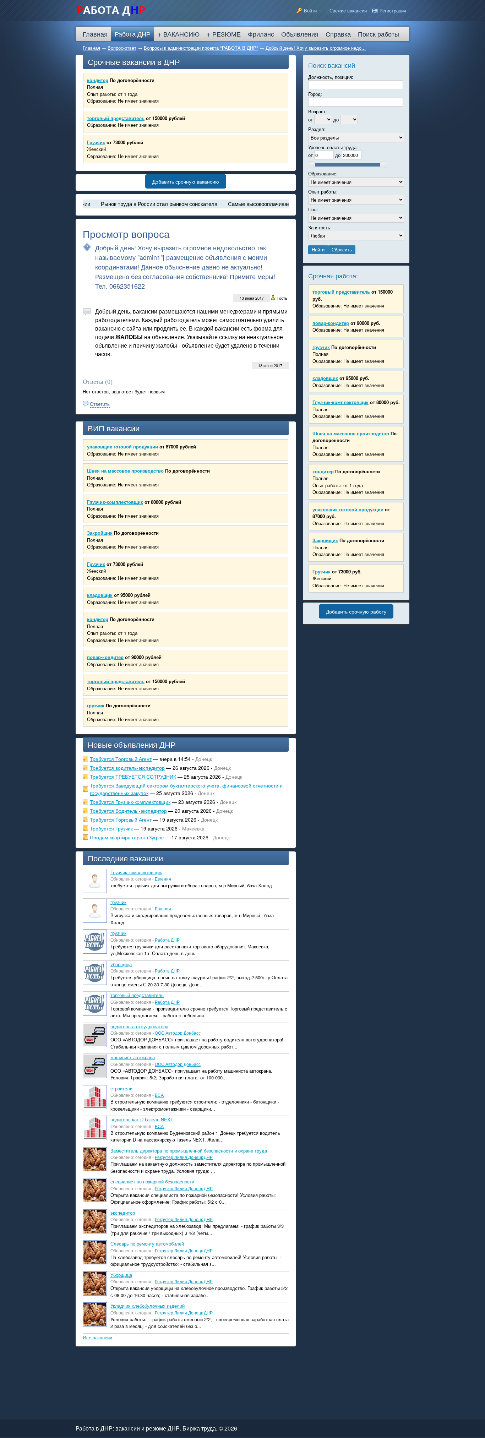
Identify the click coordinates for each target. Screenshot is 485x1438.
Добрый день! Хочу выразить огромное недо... (316, 47)
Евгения (163, 879)
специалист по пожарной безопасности (152, 1181)
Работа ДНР (167, 940)
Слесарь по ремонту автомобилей (147, 1243)
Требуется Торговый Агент (121, 758)
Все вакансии (97, 1337)
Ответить (100, 404)
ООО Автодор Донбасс (178, 1033)
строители (121, 1088)
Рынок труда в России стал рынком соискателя (139, 203)
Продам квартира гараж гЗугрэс (127, 837)
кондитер (97, 80)
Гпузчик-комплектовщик (115, 502)
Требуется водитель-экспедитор (127, 767)
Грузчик (96, 142)
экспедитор (122, 1212)
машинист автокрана (132, 1057)
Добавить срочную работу (356, 611)
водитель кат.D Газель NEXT (141, 1119)
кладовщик (100, 595)
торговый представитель (116, 118)
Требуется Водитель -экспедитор (128, 810)
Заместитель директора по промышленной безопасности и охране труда (188, 1150)
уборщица (121, 964)
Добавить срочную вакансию (185, 181)
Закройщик (100, 532)
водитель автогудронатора (139, 1026)
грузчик (95, 705)
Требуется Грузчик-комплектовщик (130, 801)
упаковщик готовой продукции (122, 446)
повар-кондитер (105, 657)
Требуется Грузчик (111, 828)
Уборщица (121, 1274)
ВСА (159, 1095)
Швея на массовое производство (125, 470)
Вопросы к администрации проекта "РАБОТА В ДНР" (201, 47)
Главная (91, 47)
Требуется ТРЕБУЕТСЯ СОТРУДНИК (133, 776)
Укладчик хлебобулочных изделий (147, 1305)
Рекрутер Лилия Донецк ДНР (184, 1157)
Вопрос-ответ (122, 47)
